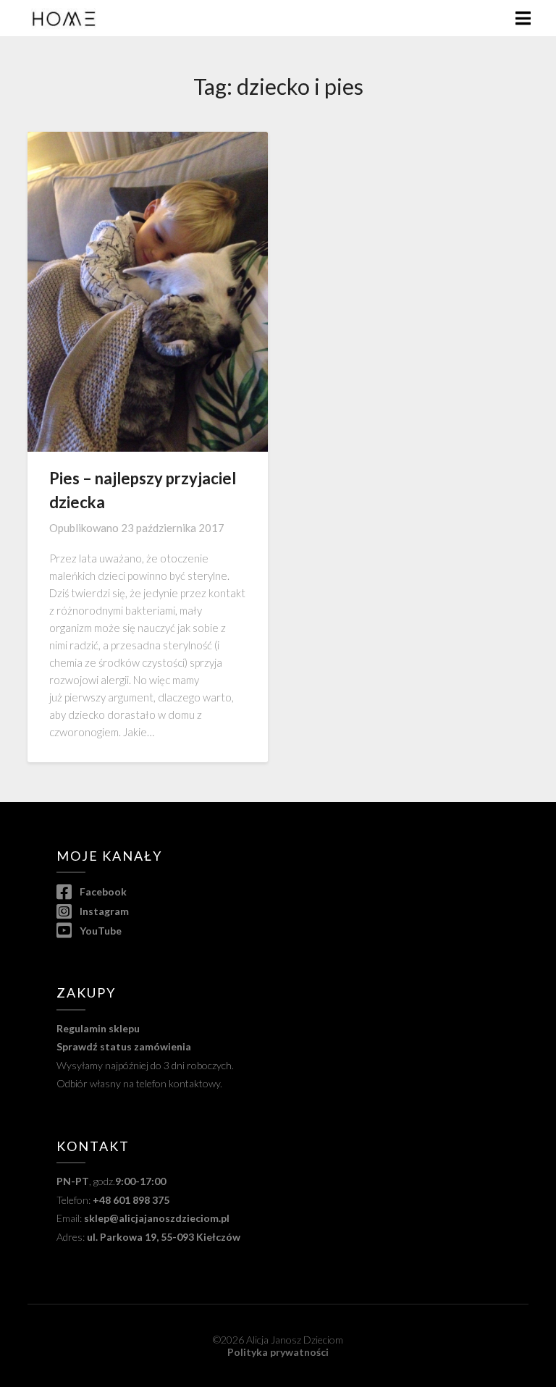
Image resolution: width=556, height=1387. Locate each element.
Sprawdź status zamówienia (123, 1046)
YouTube (99, 930)
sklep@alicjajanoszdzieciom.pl (156, 1218)
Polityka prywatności (278, 1352)
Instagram (102, 911)
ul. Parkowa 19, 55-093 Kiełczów (163, 1237)
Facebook (101, 891)
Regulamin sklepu (98, 1028)
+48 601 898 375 (131, 1200)
